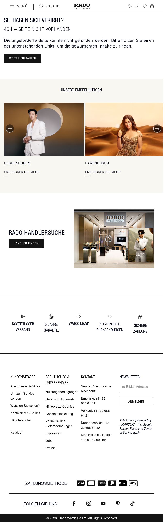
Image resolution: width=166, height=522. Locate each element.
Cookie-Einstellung (59, 413)
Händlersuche (20, 420)
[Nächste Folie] (157, 128)
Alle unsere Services (25, 386)
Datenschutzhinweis (60, 399)
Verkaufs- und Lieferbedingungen (59, 423)
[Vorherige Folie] (10, 128)
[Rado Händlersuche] (114, 238)
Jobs (49, 440)
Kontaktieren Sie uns (25, 413)
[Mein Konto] (137, 6)
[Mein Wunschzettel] (145, 6)
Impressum (53, 433)
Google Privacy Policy (136, 426)
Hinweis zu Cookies (60, 406)
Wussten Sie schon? (25, 405)
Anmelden (136, 401)
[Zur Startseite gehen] (82, 6)
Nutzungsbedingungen (62, 391)
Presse (51, 447)
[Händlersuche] (130, 6)
